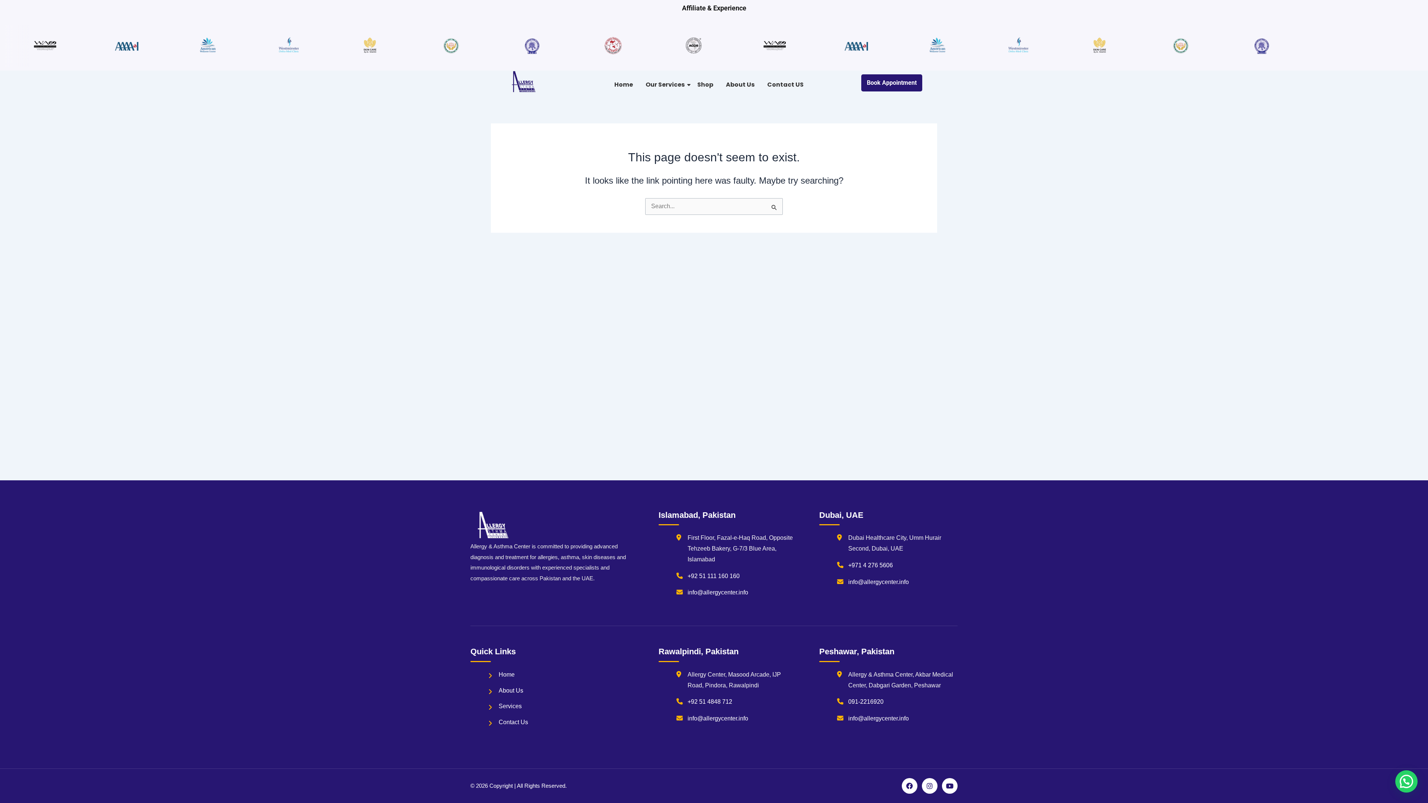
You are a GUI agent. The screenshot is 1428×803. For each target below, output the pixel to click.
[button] (1406, 781)
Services (510, 706)
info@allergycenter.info (718, 592)
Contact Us (513, 722)
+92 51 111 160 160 (714, 576)
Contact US (785, 84)
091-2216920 (866, 702)
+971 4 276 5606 (870, 565)
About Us (740, 84)
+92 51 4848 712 (710, 702)
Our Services (665, 84)
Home (623, 84)
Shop (705, 84)
